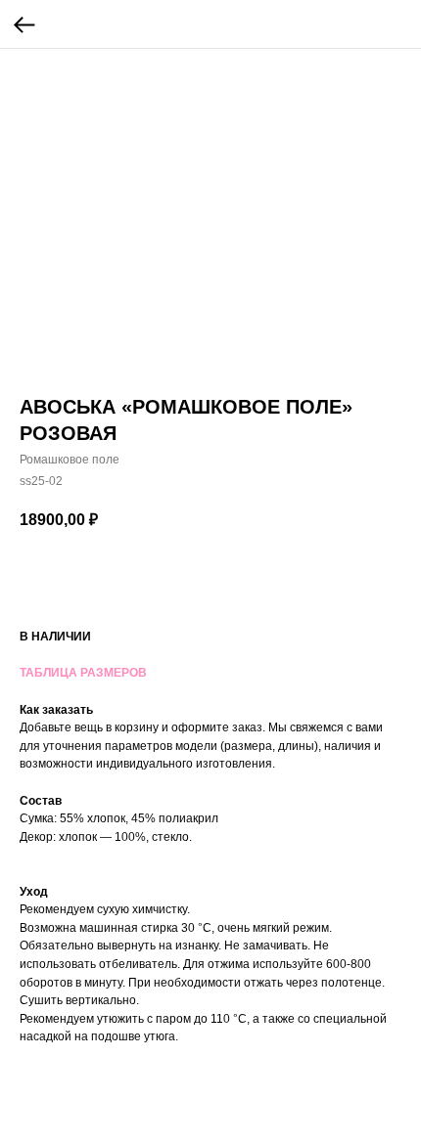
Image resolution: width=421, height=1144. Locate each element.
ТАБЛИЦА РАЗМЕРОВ (83, 673)
